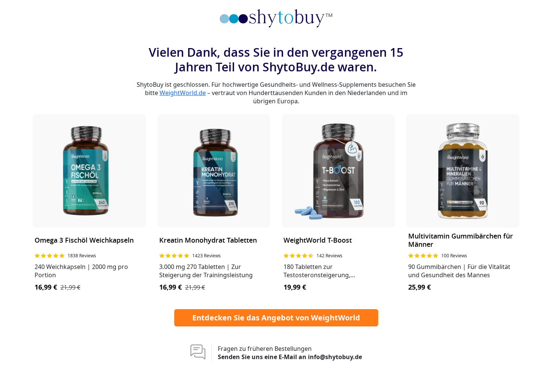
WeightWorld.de (183, 93)
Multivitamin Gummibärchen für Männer (460, 241)
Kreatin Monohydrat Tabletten (208, 241)
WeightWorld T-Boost (318, 241)
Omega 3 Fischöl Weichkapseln (84, 241)
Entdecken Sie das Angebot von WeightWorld (276, 318)
